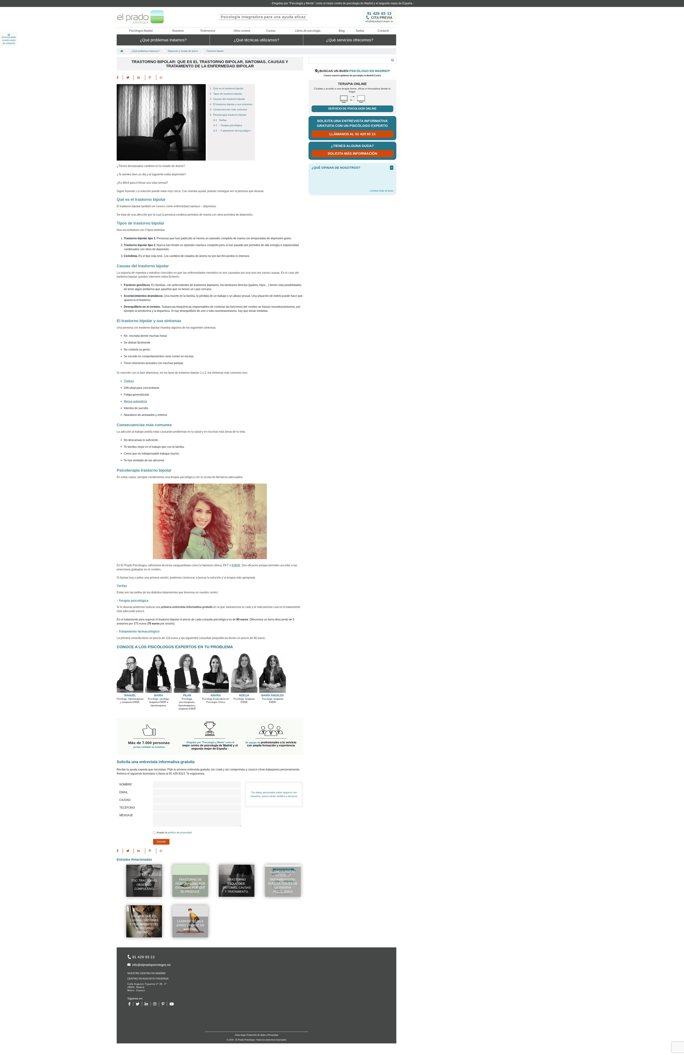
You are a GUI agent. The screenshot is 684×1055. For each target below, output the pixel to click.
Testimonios (207, 23)
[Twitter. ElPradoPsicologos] (139, 997)
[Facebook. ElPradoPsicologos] (130, 997)
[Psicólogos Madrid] (121, 44)
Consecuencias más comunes (230, 102)
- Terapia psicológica (230, 118)
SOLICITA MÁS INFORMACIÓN (352, 147)
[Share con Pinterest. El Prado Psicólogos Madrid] (150, 70)
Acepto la (174, 825)
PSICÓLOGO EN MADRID (368, 64)
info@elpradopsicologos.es (379, 14)
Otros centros (242, 23)
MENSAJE (126, 808)
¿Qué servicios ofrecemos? (349, 33)
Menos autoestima (135, 394)
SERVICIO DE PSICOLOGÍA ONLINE (352, 101)
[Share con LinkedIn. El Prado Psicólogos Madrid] (139, 70)
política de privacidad (180, 825)
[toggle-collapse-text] (380, 184)
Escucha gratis (9, 40)
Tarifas (360, 23)
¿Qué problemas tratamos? (163, 33)
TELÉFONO (127, 800)
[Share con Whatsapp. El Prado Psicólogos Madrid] (161, 70)
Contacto (383, 23)
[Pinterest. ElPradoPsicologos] (164, 997)
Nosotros (178, 23)
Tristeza (129, 374)
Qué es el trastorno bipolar (228, 81)
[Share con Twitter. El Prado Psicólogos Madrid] (128, 70)
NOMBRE (125, 777)
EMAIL (123, 785)
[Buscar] (392, 53)
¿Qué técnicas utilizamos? (256, 33)
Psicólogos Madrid (141, 23)
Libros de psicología (307, 23)
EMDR (236, 558)
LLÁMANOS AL (352, 127)
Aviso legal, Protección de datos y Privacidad (256, 1028)
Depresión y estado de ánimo (183, 44)
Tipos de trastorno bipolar (227, 86)
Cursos (270, 23)
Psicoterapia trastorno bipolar (229, 107)
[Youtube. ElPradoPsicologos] (173, 997)
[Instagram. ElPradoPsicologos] (156, 997)
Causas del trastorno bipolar (229, 92)
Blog (342, 23)
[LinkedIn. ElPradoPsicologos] (148, 997)
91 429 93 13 (379, 6)
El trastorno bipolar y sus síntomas (232, 97)
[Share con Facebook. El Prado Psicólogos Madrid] (120, 70)
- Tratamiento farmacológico (235, 123)
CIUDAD (125, 793)
